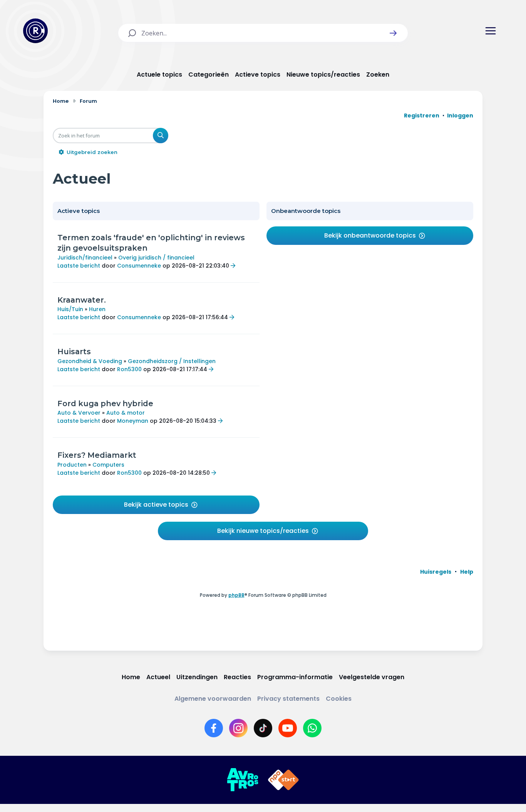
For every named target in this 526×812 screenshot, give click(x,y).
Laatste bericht (78, 266)
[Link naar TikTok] (263, 728)
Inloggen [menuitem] (460, 115)
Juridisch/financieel (84, 257)
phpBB (236, 595)
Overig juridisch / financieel (156, 257)
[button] (393, 33)
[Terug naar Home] (35, 30)
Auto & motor (125, 413)
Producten (72, 465)
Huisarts (74, 351)
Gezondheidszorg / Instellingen (172, 361)
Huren (97, 309)
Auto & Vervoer (79, 413)
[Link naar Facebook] (213, 728)
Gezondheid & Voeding (89, 361)
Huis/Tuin (70, 309)
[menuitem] (435, 572)
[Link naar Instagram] (238, 728)
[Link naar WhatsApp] (312, 728)
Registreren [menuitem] (421, 115)
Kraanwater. (81, 300)
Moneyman (132, 421)
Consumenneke (139, 266)
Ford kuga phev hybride (105, 403)
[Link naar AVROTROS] (242, 780)
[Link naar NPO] (283, 780)
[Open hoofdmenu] (490, 30)
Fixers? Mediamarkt (96, 455)
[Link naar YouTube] (287, 728)
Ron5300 (129, 369)
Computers (108, 465)
